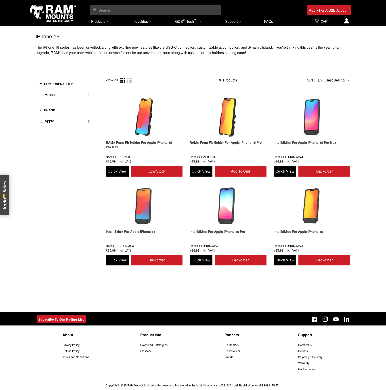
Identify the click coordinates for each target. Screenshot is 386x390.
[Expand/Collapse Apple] (89, 121)
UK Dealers (231, 345)
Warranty (303, 363)
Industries (140, 21)
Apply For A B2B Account (329, 10)
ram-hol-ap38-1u (202, 157)
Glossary (145, 351)
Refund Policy (71, 351)
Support (231, 21)
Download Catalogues (154, 345)
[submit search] (94, 10)
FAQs (268, 21)
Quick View (117, 171)
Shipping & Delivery (310, 357)
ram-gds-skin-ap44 (288, 157)
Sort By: (315, 80)
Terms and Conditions (76, 357)
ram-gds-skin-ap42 (204, 246)
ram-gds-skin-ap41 (288, 246)
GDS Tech (186, 21)
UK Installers (232, 351)
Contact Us (305, 345)
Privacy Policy (71, 345)
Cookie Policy (306, 369)
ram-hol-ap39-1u (118, 157)
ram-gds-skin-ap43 (120, 246)
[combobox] (158, 10)
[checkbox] (41, 94)
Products (98, 21)
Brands (228, 357)
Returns (303, 351)
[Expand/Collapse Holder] (89, 94)
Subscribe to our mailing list (61, 319)
